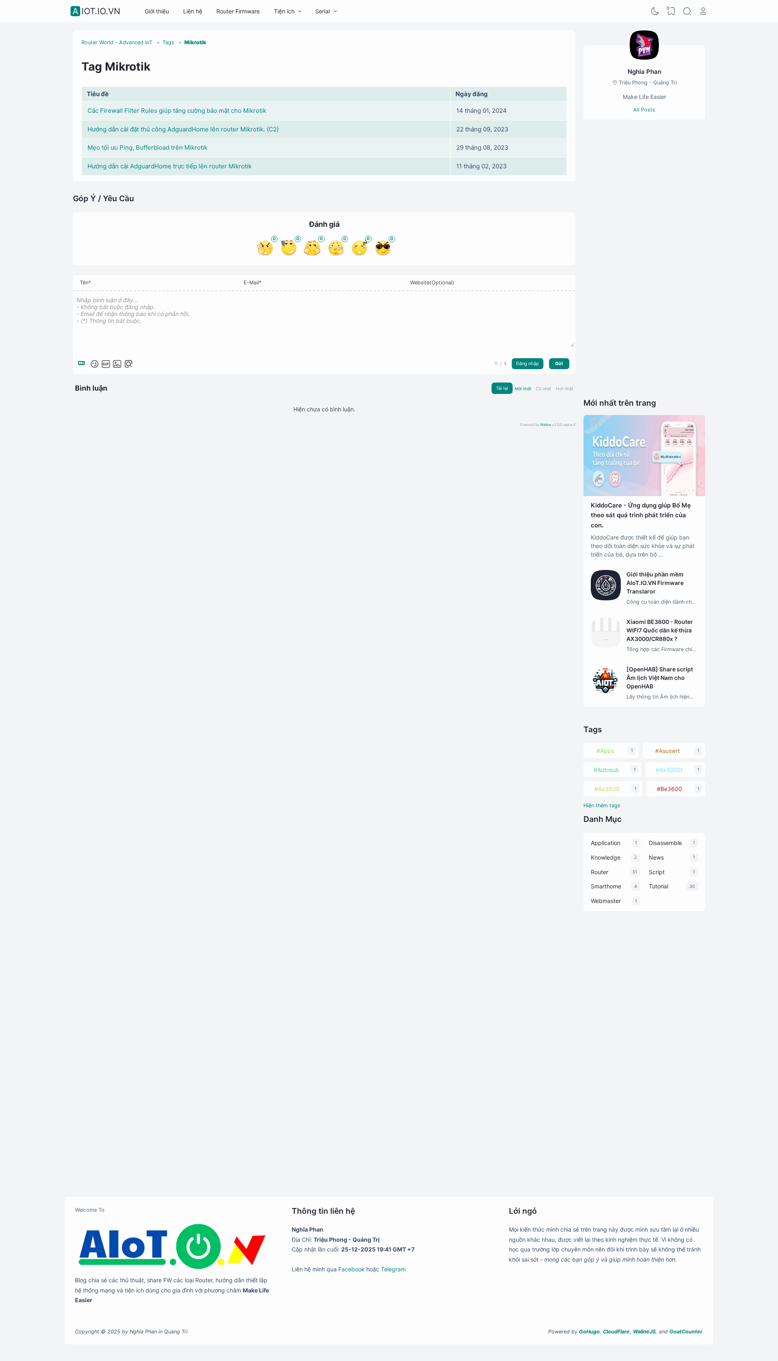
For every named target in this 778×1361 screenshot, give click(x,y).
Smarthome (606, 886)
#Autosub (606, 769)
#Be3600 (669, 788)
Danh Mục (603, 819)
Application (605, 842)
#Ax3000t (669, 769)
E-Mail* (252, 283)
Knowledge (605, 857)
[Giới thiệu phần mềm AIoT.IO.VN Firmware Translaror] (606, 598)
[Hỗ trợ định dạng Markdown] (83, 364)
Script (657, 872)
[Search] (687, 11)
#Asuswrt (667, 750)
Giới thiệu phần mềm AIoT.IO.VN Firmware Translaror (655, 583)
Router (599, 872)
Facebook (351, 1269)
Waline (545, 425)
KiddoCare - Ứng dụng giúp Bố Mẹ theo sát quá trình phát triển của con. (641, 515)
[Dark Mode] (655, 11)
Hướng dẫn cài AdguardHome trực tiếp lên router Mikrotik (170, 166)
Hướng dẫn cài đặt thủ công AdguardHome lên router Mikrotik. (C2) (183, 129)
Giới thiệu (157, 11)
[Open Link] (703, 11)
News (656, 857)
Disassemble (665, 842)
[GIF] (106, 364)
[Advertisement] (644, 258)
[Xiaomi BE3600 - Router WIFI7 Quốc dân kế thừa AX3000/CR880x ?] (606, 645)
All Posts (644, 110)
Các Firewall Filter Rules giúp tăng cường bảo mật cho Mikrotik (177, 110)
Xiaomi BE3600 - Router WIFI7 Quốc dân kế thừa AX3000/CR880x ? (659, 630)
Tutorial (658, 886)
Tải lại (502, 388)
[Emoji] (94, 364)
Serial (322, 11)
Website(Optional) (432, 283)
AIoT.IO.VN (96, 11)
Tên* (85, 283)
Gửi (559, 363)
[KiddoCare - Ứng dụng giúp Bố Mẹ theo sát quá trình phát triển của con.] (644, 493)
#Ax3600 (607, 788)
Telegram (393, 1269)
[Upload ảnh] (117, 364)
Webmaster (606, 900)
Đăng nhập (527, 363)
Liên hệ (192, 11)
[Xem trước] (128, 364)
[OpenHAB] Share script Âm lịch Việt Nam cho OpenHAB (659, 678)
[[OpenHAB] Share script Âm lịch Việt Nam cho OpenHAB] (606, 693)
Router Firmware (238, 11)
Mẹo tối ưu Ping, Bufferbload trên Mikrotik (147, 147)
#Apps (605, 750)
